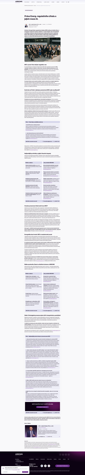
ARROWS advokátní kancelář (28, 5)
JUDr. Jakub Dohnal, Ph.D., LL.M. (35, 24)
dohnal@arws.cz (42, 436)
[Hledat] (66, 2)
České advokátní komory (52, 444)
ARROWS (51, 430)
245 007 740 (57, 141)
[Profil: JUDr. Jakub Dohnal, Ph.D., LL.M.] (31, 431)
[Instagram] (66, 455)
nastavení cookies (40, 471)
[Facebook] (60, 455)
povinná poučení (36, 471)
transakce (43, 470)
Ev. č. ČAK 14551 (49, 24)
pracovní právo (51, 470)
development (48, 470)
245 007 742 (50, 436)
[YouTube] (69, 455)
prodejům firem (40, 431)
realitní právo (45, 470)
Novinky (35, 5)
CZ (68, 459)
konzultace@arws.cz (48, 141)
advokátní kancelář (28, 10)
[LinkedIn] (63, 455)
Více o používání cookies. (16, 469)
